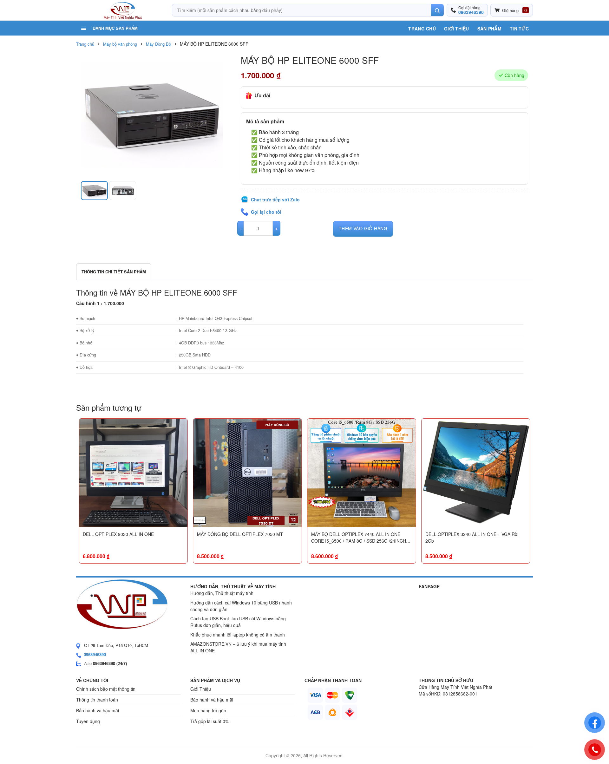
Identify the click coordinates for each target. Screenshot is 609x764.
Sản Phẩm (489, 28)
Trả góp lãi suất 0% (209, 721)
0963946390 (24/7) (110, 663)
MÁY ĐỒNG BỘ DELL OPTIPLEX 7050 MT (240, 534)
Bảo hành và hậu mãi (97, 710)
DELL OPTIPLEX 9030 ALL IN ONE (118, 534)
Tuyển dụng (88, 721)
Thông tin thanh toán (97, 699)
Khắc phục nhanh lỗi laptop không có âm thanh (237, 634)
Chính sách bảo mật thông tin (105, 689)
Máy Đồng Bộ (158, 44)
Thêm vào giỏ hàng (363, 228)
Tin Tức (519, 28)
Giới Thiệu (456, 28)
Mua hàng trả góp (208, 710)
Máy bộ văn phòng (120, 44)
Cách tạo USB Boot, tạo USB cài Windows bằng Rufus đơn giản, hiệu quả (238, 621)
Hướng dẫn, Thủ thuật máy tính (221, 593)
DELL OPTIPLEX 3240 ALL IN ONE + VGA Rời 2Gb (471, 537)
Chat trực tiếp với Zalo (275, 199)
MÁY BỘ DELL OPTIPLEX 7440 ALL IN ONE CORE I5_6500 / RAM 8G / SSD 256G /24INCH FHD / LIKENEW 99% (358, 537)
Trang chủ (422, 28)
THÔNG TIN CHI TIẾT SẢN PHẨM (114, 272)
